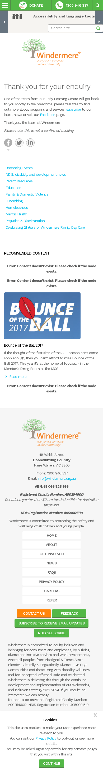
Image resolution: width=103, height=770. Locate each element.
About (51, 544)
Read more (17, 376)
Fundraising (14, 201)
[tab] (8, 142)
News (51, 563)
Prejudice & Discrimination (25, 221)
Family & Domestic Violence (27, 194)
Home (52, 535)
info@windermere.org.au (57, 478)
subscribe (73, 109)
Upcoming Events (19, 168)
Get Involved (52, 554)
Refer (51, 600)
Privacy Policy (45, 738)
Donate (36, 5)
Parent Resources (19, 181)
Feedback (69, 613)
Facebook (47, 114)
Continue (51, 763)
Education (13, 187)
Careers (51, 591)
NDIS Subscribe (51, 633)
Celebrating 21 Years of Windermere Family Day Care (45, 227)
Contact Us (34, 613)
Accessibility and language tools (64, 16)
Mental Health (16, 214)
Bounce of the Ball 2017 (23, 345)
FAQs (52, 572)
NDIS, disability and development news (36, 174)
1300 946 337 (77, 5)
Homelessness (17, 207)
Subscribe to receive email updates (51, 623)
